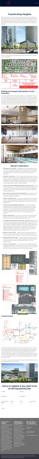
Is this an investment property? (4, 402)
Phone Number (22, 396)
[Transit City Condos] (5, 3)
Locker (21, 401)
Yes (3, 403)
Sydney (22, 457)
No (12, 403)
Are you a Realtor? (32, 401)
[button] (35, 3)
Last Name (22, 391)
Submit (3, 408)
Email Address (4, 396)
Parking (12, 401)
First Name (3, 391)
